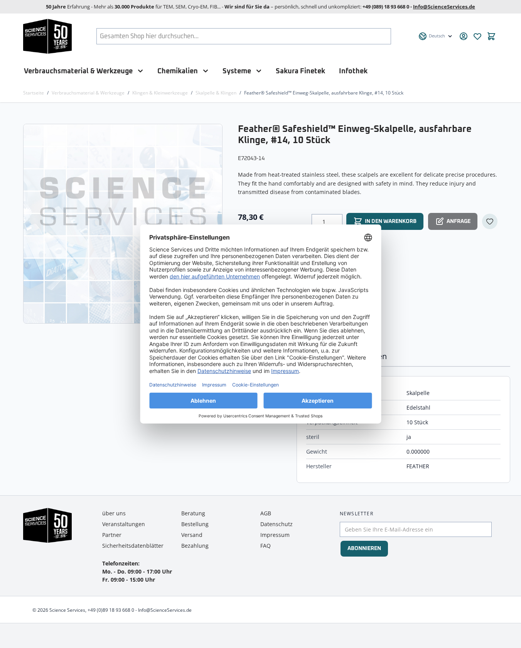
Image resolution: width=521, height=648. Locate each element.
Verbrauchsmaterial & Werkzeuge (78, 71)
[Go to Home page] (47, 36)
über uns (114, 513)
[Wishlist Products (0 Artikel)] (477, 36)
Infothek (353, 71)
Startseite (33, 92)
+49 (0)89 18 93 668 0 (111, 610)
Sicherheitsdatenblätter (133, 545)
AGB (265, 513)
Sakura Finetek (300, 71)
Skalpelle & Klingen (216, 92)
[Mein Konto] (463, 36)
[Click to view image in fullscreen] (123, 223)
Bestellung (195, 524)
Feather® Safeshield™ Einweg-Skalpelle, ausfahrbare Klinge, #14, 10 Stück (323, 92)
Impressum (275, 534)
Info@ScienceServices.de (444, 6)
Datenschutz (276, 524)
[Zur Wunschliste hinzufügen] (489, 221)
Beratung (193, 513)
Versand (191, 534)
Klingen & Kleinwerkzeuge (160, 92)
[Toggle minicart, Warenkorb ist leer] (491, 36)
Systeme (237, 71)
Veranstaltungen (123, 524)
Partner (111, 534)
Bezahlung (195, 545)
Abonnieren (364, 548)
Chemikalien (177, 71)
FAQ (265, 545)
